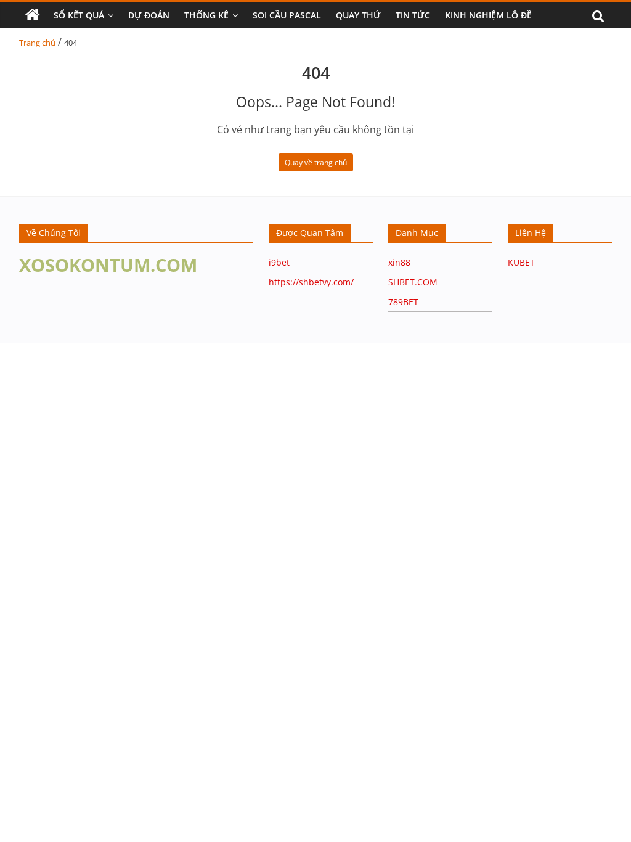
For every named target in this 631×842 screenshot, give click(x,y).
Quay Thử (358, 15)
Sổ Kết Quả (79, 15)
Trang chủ (37, 42)
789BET (403, 302)
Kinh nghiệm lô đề (488, 15)
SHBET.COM (413, 282)
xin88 (399, 262)
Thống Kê (206, 15)
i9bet (279, 262)
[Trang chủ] (32, 15)
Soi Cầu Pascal (287, 15)
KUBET (521, 262)
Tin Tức (413, 15)
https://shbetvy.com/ (311, 282)
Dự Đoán (148, 15)
